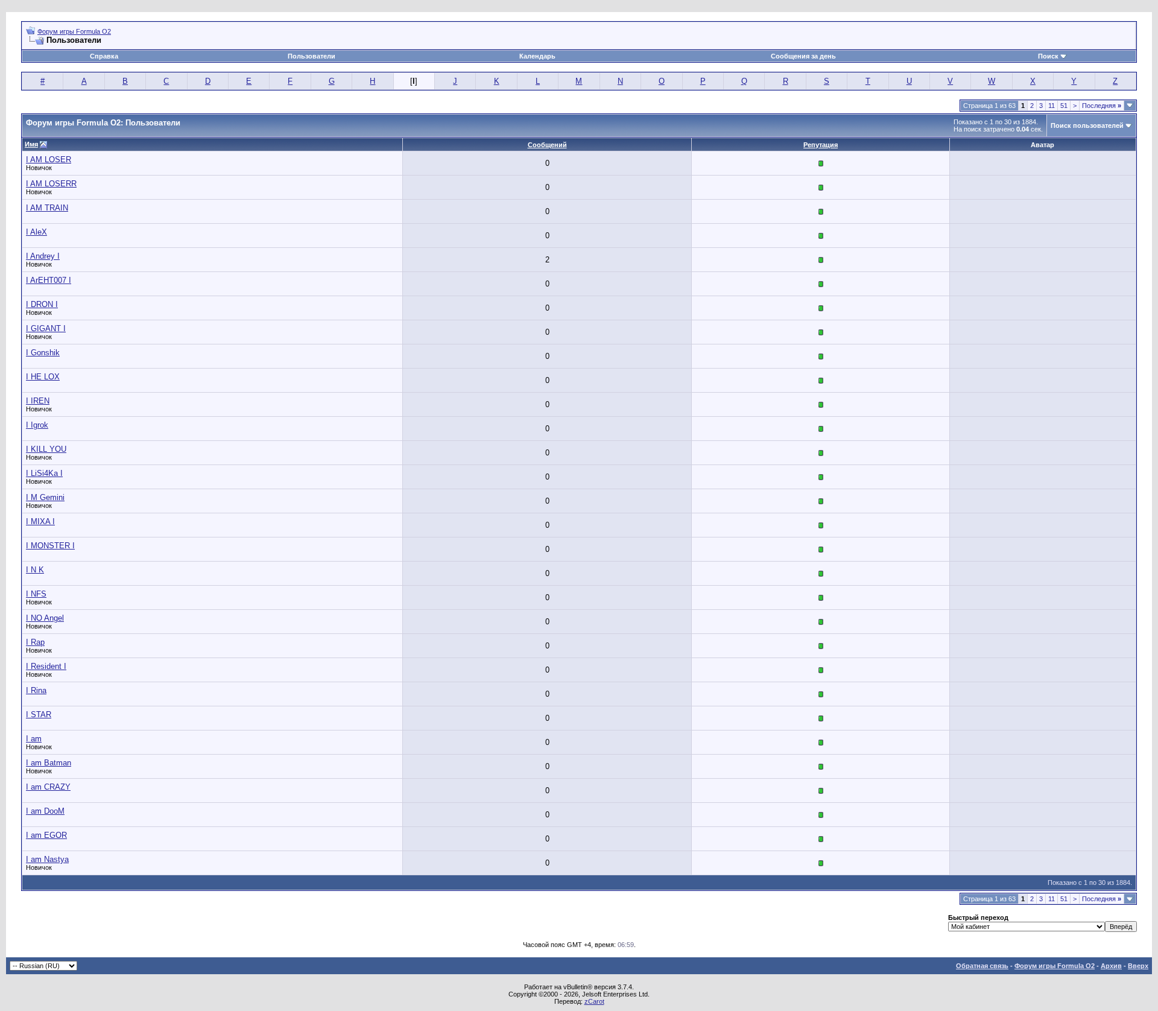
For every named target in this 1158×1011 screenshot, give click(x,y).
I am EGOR (46, 835)
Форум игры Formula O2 (74, 31)
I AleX (36, 231)
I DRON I (42, 304)
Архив (1111, 965)
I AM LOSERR (51, 183)
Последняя (1101, 105)
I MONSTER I (50, 545)
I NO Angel (45, 618)
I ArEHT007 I (48, 280)
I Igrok (37, 424)
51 (1064, 105)
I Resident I (46, 666)
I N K (35, 569)
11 (1051, 105)
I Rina (36, 690)
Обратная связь (982, 965)
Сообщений (547, 144)
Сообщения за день (803, 56)
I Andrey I (43, 256)
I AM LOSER (48, 159)
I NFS (36, 593)
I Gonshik (43, 352)
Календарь (537, 56)
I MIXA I (40, 521)
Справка (104, 56)
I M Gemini (45, 497)
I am (34, 738)
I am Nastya (47, 859)
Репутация (820, 144)
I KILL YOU (46, 449)
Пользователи (311, 56)
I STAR (38, 714)
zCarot (594, 1001)
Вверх (1138, 965)
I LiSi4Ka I (44, 473)
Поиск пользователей (1087, 125)
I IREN (37, 400)
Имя (31, 144)
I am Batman (48, 762)
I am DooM (45, 811)
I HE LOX (43, 376)
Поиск (1048, 56)
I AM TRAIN (47, 207)
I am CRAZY (48, 786)
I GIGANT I (46, 328)
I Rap (35, 642)
